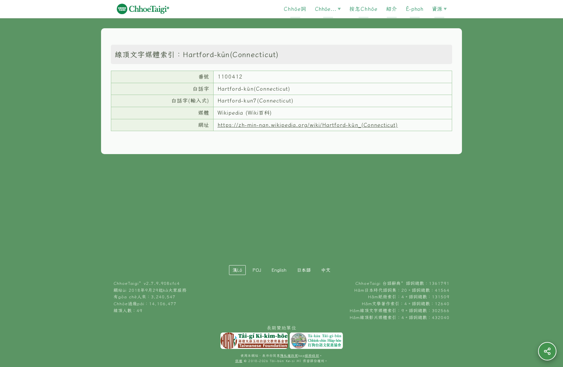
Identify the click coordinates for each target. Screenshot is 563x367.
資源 (437, 9)
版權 (238, 361)
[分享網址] (547, 351)
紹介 (391, 9)
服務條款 (312, 355)
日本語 (304, 270)
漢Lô (237, 270)
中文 (325, 270)
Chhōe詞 (295, 9)
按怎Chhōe (363, 9)
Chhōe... (325, 9)
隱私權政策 (289, 355)
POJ (257, 270)
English (279, 270)
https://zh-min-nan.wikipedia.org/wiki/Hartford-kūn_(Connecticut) (308, 125)
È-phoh (414, 9)
